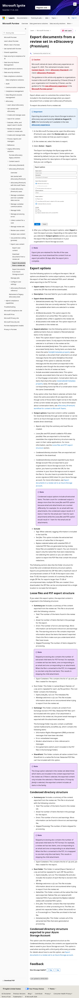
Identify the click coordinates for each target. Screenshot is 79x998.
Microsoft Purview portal (42, 89)
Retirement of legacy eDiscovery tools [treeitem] (16, 295)
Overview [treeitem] (14, 173)
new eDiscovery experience (56, 86)
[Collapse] (25, 28)
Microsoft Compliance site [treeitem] (13, 311)
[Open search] (69, 18)
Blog (29, 994)
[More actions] (75, 30)
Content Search (38, 70)
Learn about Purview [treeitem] (11, 41)
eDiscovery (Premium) (46, 73)
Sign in (74, 18)
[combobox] (14, 33)
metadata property (59, 352)
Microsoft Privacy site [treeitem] (11, 318)
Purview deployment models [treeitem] (14, 326)
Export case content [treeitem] (16, 249)
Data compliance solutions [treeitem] (15, 80)
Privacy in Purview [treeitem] (10, 329)
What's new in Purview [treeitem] (12, 45)
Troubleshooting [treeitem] (9, 307)
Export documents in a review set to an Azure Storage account (54, 483)
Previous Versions (19, 994)
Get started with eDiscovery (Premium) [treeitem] (18, 177)
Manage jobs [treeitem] (15, 278)
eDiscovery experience (41, 125)
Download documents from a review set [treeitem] (18, 256)
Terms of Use (6, 997)
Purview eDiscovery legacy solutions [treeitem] (15, 156)
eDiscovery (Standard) (60, 70)
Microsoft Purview (43, 30)
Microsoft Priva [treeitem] (9, 314)
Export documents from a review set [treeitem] (19, 264)
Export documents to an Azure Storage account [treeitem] (18, 271)
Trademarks (17, 997)
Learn (32, 30)
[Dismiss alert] (75, 4)
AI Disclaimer (6, 994)
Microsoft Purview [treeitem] (10, 37)
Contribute (38, 994)
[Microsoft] (3, 18)
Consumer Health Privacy (62, 994)
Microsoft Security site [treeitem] (11, 322)
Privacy (47, 994)
